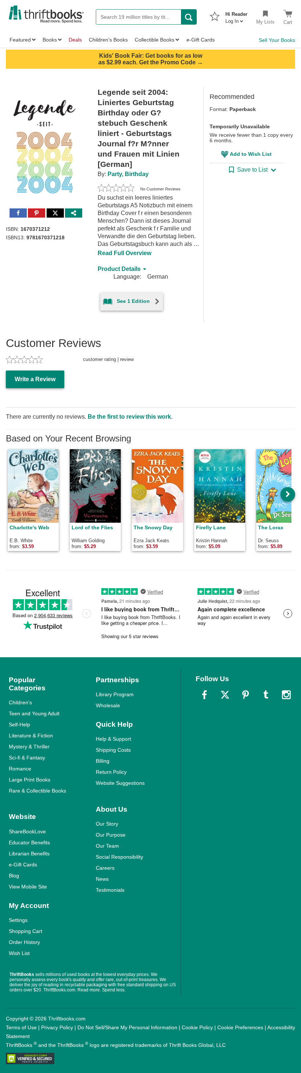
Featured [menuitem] (20, 40)
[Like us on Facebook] (204, 695)
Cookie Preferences (240, 1027)
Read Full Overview (124, 253)
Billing (102, 761)
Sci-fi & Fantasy (27, 758)
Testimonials (110, 890)
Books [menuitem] (50, 40)
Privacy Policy (57, 1027)
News (102, 879)
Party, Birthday (128, 174)
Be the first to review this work (129, 417)
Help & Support (113, 739)
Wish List (19, 953)
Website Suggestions (120, 783)
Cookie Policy (197, 1027)
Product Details (119, 269)
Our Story (107, 824)
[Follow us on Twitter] (225, 695)
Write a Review (35, 379)
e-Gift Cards (23, 865)
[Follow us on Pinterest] (245, 695)
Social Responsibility (119, 857)
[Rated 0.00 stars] (116, 189)
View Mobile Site (28, 887)
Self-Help (19, 724)
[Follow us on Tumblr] (266, 695)
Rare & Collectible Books (37, 791)
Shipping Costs (113, 750)
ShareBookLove (27, 831)
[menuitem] (236, 15)
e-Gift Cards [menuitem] (200, 40)
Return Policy (111, 772)
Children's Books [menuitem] (108, 40)
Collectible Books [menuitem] (154, 40)
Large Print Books (29, 780)
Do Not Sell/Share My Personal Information (127, 1027)
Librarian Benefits (29, 853)
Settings (18, 920)
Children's (20, 702)
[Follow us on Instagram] (286, 695)
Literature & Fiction (31, 735)
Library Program (115, 694)
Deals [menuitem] (75, 40)
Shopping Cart (25, 931)
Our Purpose (111, 835)
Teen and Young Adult (34, 713)
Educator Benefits (29, 842)
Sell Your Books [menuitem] (277, 40)
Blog (14, 876)
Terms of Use (21, 1027)
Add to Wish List (251, 154)
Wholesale (108, 705)
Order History (24, 942)
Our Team (107, 846)
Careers (105, 868)
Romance (20, 769)
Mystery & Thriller (29, 747)
